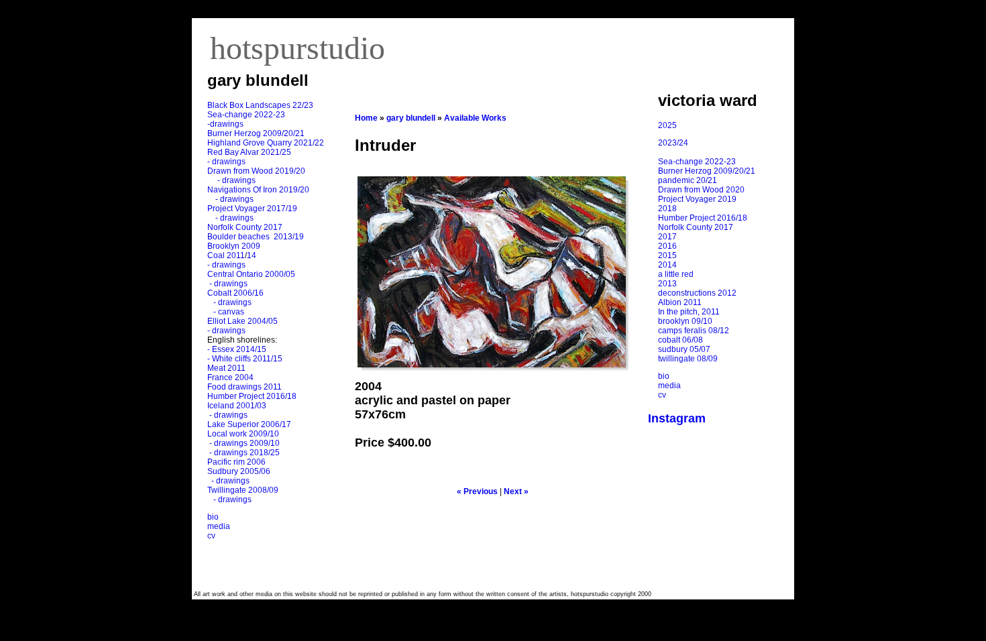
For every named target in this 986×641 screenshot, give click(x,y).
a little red (676, 274)
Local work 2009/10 (243, 434)
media (218, 526)
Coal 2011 (226, 255)
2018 (667, 208)
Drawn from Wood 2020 (701, 189)
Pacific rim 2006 (236, 462)
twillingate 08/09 (688, 358)
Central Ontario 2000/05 (251, 274)
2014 (667, 265)
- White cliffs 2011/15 (244, 358)
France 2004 (230, 377)
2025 (667, 125)
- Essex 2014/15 (236, 349)
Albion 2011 (680, 302)
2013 (667, 283)
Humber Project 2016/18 (251, 396)
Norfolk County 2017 (244, 227)
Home (366, 118)
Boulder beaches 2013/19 (255, 236)
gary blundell (410, 118)
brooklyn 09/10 (685, 321)
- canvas (226, 311)
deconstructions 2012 (697, 293)
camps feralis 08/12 (693, 330)
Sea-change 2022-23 (246, 114)
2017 (667, 236)
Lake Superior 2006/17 (249, 424)
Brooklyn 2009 (233, 246)
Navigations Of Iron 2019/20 (259, 189)
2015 (667, 255)
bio (213, 517)
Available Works (475, 118)
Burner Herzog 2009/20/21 (256, 133)
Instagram (677, 418)
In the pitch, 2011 (689, 311)
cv (211, 535)
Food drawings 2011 (244, 387)
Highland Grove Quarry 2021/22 (266, 143)
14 (251, 255)
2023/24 (673, 143)
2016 (667, 246)
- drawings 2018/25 (243, 452)
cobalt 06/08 (680, 340)
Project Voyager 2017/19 (252, 208)
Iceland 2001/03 (236, 405)
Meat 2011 (226, 368)
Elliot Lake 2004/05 (242, 321)
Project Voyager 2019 (697, 199)
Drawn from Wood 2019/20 (256, 171)
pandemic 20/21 (687, 180)
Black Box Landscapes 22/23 (260, 105)
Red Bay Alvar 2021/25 (249, 152)
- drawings (226, 161)
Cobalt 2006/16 (235, 293)
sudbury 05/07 (684, 349)
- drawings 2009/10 (244, 443)
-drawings (225, 124)
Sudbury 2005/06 (238, 471)
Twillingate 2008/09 (242, 490)
